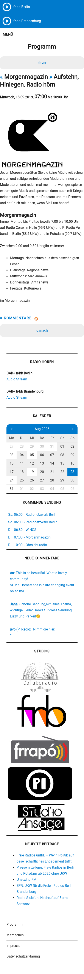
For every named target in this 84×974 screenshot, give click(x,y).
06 (42, 455)
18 (22, 472)
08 (62, 455)
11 (22, 463)
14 (52, 463)
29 (32, 446)
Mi (32, 438)
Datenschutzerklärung (23, 956)
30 (42, 446)
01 (62, 446)
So (72, 438)
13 (42, 463)
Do (42, 438)
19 (32, 472)
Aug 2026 (42, 429)
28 (22, 446)
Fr (52, 438)
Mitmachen (15, 935)
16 (72, 463)
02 (72, 446)
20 (42, 472)
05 (32, 455)
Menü (8, 34)
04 (22, 455)
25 (22, 480)
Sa (62, 438)
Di (21, 438)
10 (12, 463)
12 (32, 463)
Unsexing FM (26, 879)
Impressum (14, 946)
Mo (11, 438)
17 (12, 472)
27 (12, 446)
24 (12, 480)
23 (72, 472)
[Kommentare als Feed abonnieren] (42, 319)
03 (12, 455)
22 (62, 472)
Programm (14, 924)
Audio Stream (16, 379)
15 (62, 463)
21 (52, 472)
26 (32, 480)
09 (72, 455)
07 (52, 455)
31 (52, 446)
